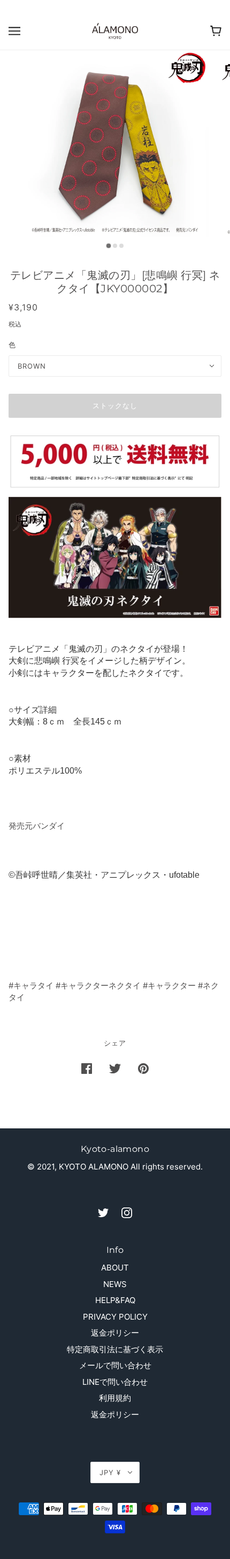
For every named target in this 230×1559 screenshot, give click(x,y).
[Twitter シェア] (115, 1068)
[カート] (216, 31)
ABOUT (115, 1267)
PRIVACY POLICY (115, 1317)
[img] (103, 1213)
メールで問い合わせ (115, 1365)
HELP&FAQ (115, 1300)
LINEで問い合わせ (115, 1382)
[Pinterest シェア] (143, 1068)
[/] (114, 30)
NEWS (115, 1284)
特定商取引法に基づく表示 (115, 1349)
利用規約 (115, 1398)
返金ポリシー (115, 1333)
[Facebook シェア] (87, 1068)
